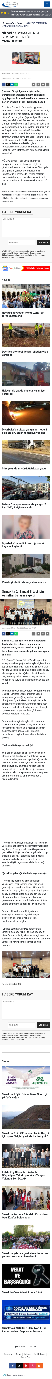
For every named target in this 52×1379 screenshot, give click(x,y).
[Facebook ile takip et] (12, 1365)
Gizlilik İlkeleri (39, 1354)
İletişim (27, 1354)
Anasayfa (9, 23)
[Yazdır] (33, 84)
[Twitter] (8, 84)
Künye (18, 1354)
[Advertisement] (26, 811)
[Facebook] (3, 84)
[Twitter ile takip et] (19, 1365)
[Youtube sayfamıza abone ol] (26, 1365)
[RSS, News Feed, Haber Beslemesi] (39, 1365)
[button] (38, 84)
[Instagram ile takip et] (32, 1365)
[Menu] (47, 4)
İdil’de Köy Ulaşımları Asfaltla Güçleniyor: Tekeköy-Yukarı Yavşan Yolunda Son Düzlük (31, 13)
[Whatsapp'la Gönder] (16, 84)
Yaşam (20, 23)
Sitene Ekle (25, 1357)
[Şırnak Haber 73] (10, 4)
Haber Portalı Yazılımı (16, 1375)
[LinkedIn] (12, 84)
